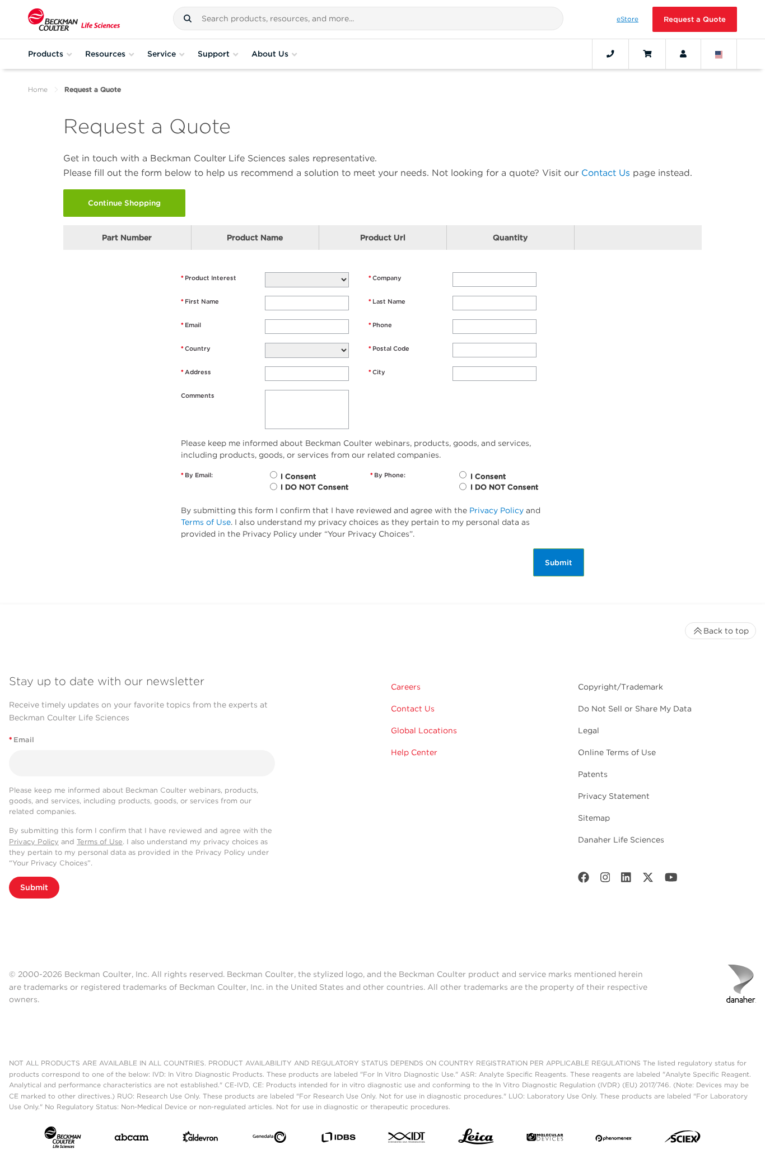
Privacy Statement (614, 796)
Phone (380, 325)
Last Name (386, 301)
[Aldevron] (200, 1139)
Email (191, 325)
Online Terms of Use (617, 752)
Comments (197, 395)
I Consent (298, 476)
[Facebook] (583, 879)
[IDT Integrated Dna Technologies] (407, 1139)
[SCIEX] (683, 1139)
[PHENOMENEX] (614, 1139)
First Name (200, 301)
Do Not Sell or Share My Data (635, 708)
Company (385, 278)
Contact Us (605, 172)
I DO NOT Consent (314, 487)
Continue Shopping (124, 202)
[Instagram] (605, 879)
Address (196, 372)
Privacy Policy (496, 510)
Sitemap (594, 817)
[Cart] (647, 53)
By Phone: (387, 475)
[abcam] (132, 1139)
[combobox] (368, 18)
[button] (188, 18)
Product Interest (208, 278)
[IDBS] (338, 1139)
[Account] (683, 53)
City (376, 372)
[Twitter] (648, 879)
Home (38, 89)
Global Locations (424, 730)
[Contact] (610, 53)
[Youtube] (671, 879)
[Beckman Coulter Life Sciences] (74, 19)
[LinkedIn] (626, 879)
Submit (558, 562)
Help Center (414, 752)
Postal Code (388, 348)
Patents (593, 774)
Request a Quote (695, 19)
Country (196, 348)
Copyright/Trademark (620, 686)
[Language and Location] (719, 53)
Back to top (726, 630)
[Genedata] (269, 1139)
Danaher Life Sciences (621, 839)
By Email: (197, 475)
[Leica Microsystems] (476, 1139)
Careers (406, 686)
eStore (627, 19)
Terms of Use (206, 522)
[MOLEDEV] (545, 1139)
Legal (588, 730)
